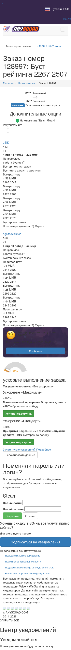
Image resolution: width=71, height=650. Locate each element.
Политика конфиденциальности (23, 561)
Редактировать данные (20, 455)
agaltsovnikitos (12, 234)
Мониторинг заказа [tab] (18, 46)
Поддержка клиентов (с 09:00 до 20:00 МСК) (29, 567)
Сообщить (35, 351)
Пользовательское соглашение (22, 555)
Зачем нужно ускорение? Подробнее (27, 449)
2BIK (6, 142)
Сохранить (12, 516)
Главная (8, 83)
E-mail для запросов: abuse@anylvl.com (27, 573)
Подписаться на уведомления (35, 541)
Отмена (30, 516)
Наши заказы (26, 83)
